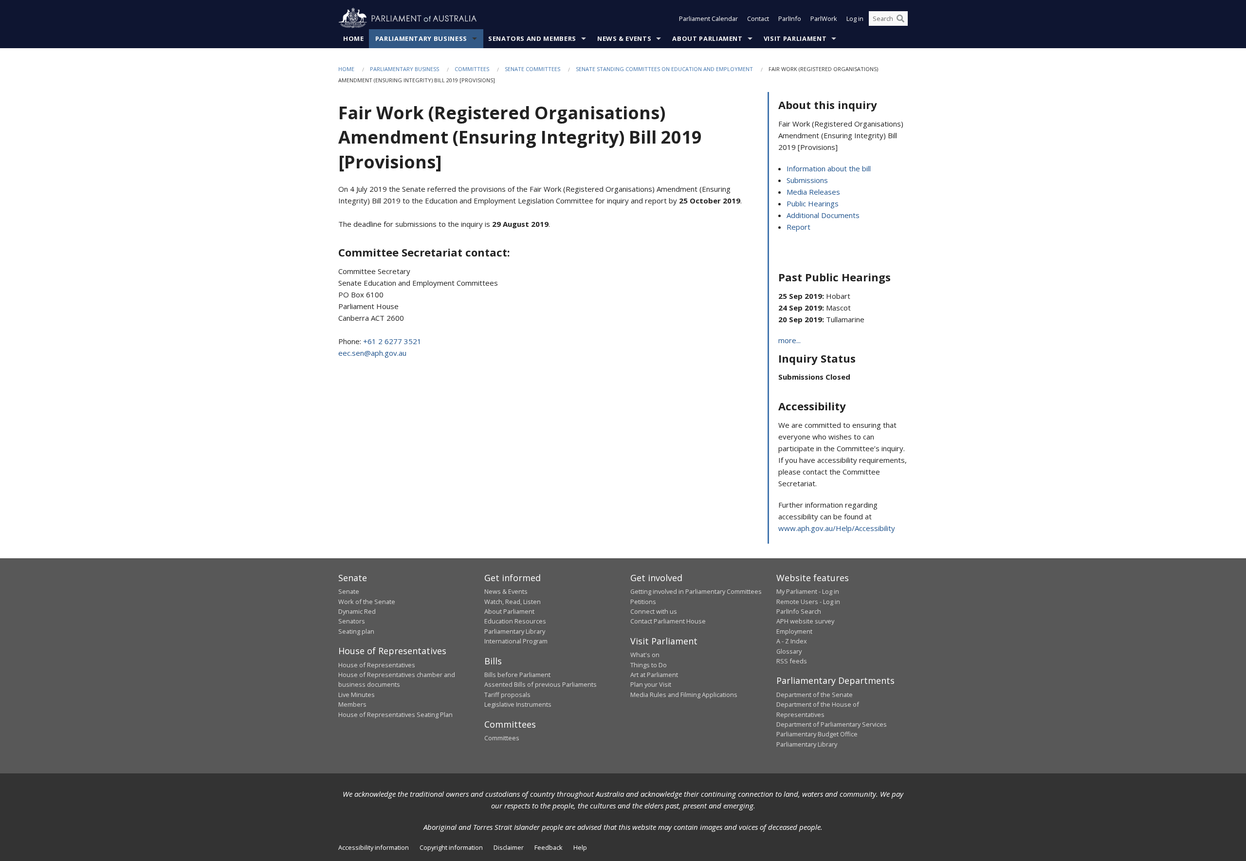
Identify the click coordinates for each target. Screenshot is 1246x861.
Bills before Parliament (517, 674)
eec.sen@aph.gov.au (372, 353)
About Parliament (707, 38)
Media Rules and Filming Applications (683, 694)
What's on (645, 654)
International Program (516, 641)
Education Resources (515, 621)
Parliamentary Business (421, 38)
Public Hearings (813, 203)
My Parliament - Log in (807, 591)
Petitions (643, 601)
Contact (758, 18)
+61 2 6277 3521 (392, 341)
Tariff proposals (507, 694)
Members (352, 704)
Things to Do (648, 664)
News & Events (624, 38)
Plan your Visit (650, 684)
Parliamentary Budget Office (817, 734)
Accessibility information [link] (373, 847)
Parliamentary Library (514, 631)
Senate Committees (532, 69)
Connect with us (653, 611)
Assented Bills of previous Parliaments (540, 684)
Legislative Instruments (517, 704)
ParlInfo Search (798, 611)
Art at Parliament (654, 674)
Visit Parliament (795, 38)
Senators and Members (532, 38)
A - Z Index (791, 641)
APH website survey (805, 621)
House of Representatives (376, 664)
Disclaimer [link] (509, 847)
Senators (351, 621)
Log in (854, 18)
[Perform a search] (900, 18)
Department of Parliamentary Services (831, 724)
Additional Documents (823, 215)
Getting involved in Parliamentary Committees (696, 591)
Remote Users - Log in (808, 601)
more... (789, 340)
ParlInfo (789, 18)
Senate (348, 591)
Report (798, 227)
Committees (472, 69)
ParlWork (823, 18)
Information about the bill (829, 168)
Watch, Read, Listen (512, 601)
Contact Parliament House (668, 621)
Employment (794, 631)
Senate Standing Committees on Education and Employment (664, 69)
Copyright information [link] (451, 847)
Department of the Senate (814, 694)
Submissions (807, 180)
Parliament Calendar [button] (708, 18)
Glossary (789, 651)
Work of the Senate (366, 601)
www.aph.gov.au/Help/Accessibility (836, 528)
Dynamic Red (357, 611)
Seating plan (356, 631)
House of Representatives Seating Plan (395, 714)
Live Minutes (356, 694)
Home (353, 38)
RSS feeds (791, 661)
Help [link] (580, 847)
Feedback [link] (548, 847)
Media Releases (813, 192)
